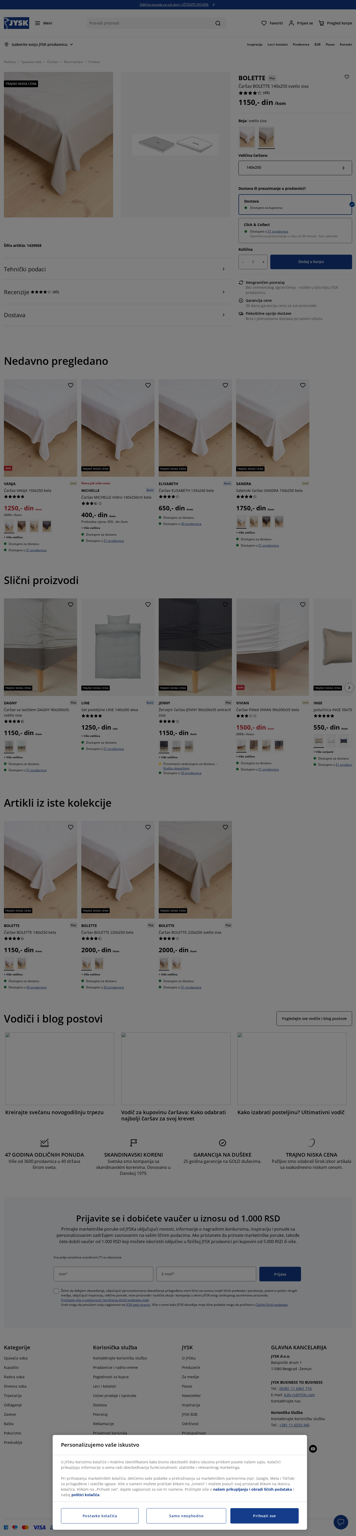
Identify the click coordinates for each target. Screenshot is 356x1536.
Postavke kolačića (100, 1515)
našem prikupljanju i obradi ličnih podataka (252, 1489)
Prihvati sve (264, 1515)
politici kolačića (85, 1494)
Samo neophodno (186, 1515)
